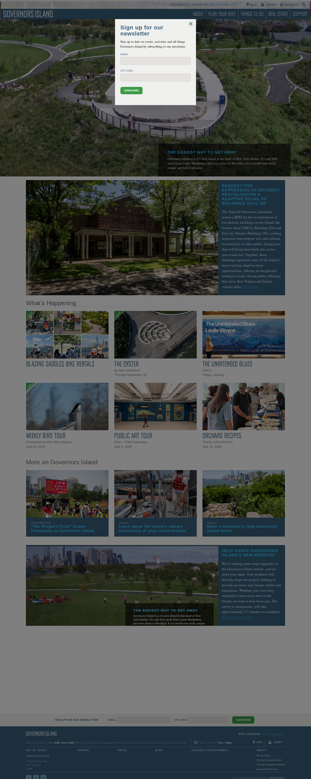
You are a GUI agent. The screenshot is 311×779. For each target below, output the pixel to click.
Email (124, 54)
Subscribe (131, 90)
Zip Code (126, 70)
